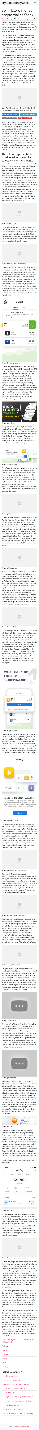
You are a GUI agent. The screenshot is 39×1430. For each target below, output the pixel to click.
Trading (5, 1367)
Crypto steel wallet (25, 118)
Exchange (6, 1354)
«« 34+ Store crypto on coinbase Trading (9, 1340)
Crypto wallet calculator (28, 114)
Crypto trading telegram (10, 114)
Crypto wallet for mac (9, 118)
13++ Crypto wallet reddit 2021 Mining (16, 1384)
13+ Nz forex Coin (9, 1392)
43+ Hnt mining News (10, 1376)
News (4, 1363)
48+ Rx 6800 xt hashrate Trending (14, 1388)
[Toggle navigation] (34, 2)
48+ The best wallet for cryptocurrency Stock (18, 1413)
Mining (5, 1358)
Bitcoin (5, 1350)
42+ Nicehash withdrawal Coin (13, 1409)
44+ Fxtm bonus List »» (28, 1339)
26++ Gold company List (11, 1405)
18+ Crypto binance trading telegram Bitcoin (18, 1397)
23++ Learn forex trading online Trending (17, 1401)
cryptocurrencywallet (16, 2)
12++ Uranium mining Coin (12, 1380)
